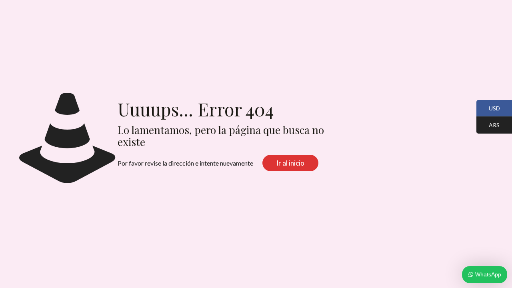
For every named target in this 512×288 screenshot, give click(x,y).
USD (488, 109)
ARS (488, 126)
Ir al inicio (290, 163)
